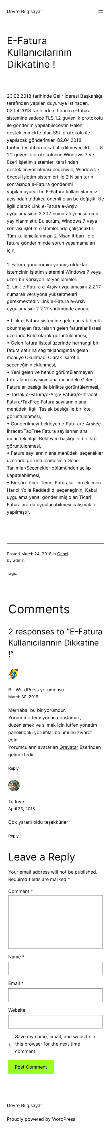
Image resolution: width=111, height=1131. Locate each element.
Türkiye (16, 801)
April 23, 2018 (21, 808)
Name (16, 957)
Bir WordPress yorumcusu (36, 689)
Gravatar (68, 747)
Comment (20, 891)
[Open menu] (100, 11)
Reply (13, 768)
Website (16, 1010)
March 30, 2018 (23, 696)
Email (16, 983)
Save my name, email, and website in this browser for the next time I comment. (55, 1044)
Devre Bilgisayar (24, 11)
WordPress (63, 1119)
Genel (62, 553)
